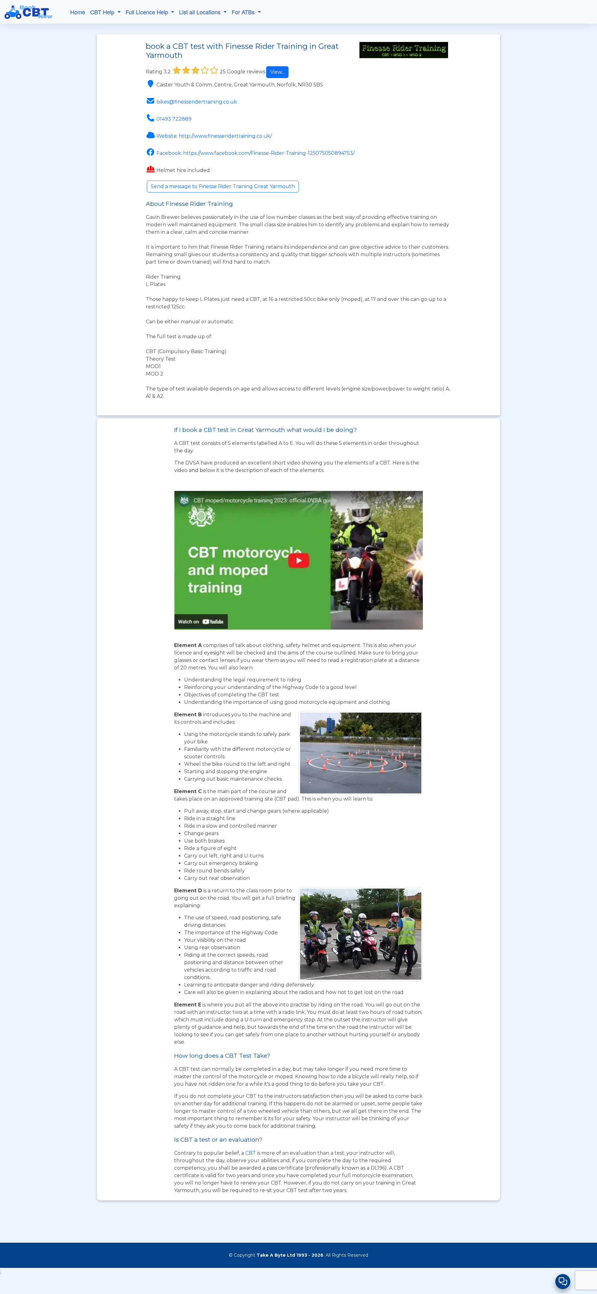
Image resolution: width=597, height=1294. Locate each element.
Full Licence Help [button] (148, 12)
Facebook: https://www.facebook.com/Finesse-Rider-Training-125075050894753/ (255, 153)
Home (77, 12)
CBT (250, 1153)
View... (277, 72)
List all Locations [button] (200, 12)
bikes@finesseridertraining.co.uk (196, 102)
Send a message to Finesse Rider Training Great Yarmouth (223, 186)
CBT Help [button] (103, 12)
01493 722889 (174, 119)
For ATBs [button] (244, 12)
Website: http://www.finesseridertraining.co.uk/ (214, 136)
